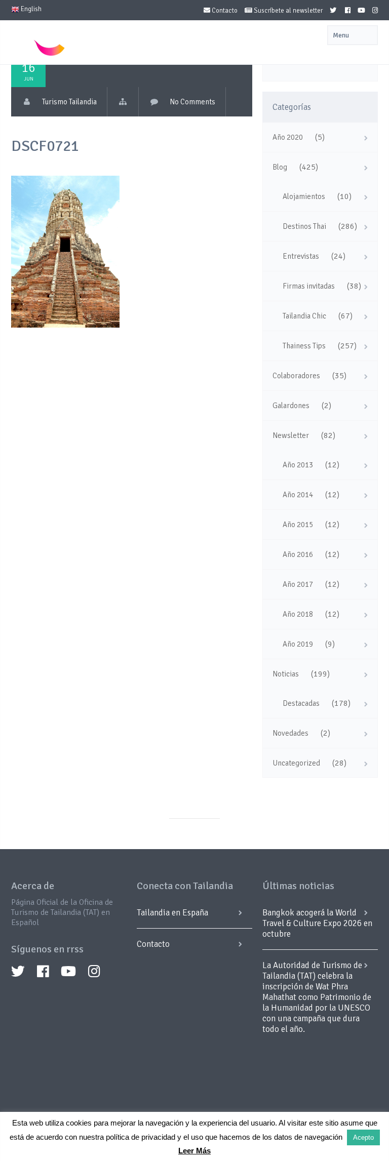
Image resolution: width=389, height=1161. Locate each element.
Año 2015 (298, 524)
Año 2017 (298, 584)
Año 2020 (288, 137)
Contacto (224, 11)
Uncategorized (296, 763)
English (30, 9)
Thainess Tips (304, 345)
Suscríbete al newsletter (287, 11)
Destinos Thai (304, 226)
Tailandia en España (172, 912)
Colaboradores (296, 375)
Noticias (286, 673)
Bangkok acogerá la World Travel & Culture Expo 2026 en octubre (317, 923)
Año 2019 (298, 644)
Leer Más (194, 1150)
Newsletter (291, 435)
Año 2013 (298, 464)
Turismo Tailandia (69, 101)
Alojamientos (304, 196)
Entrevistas (301, 256)
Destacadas (301, 703)
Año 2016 (298, 554)
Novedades (290, 733)
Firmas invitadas (309, 286)
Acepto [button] (363, 1137)
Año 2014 (298, 494)
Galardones (291, 405)
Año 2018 (298, 614)
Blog (280, 167)
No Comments (192, 101)
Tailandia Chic (304, 316)
